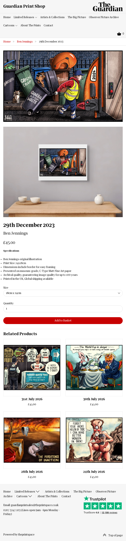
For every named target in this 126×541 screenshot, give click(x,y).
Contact (48, 25)
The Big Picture (77, 17)
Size (5, 287)
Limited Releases (24, 17)
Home (7, 17)
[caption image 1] (63, 86)
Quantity (8, 303)
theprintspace (26, 534)
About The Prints (31, 25)
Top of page (115, 535)
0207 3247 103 (12, 510)
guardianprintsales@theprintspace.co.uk (35, 505)
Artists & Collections (52, 17)
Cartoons (9, 25)
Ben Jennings (25, 41)
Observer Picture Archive (104, 17)
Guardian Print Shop (24, 6)
